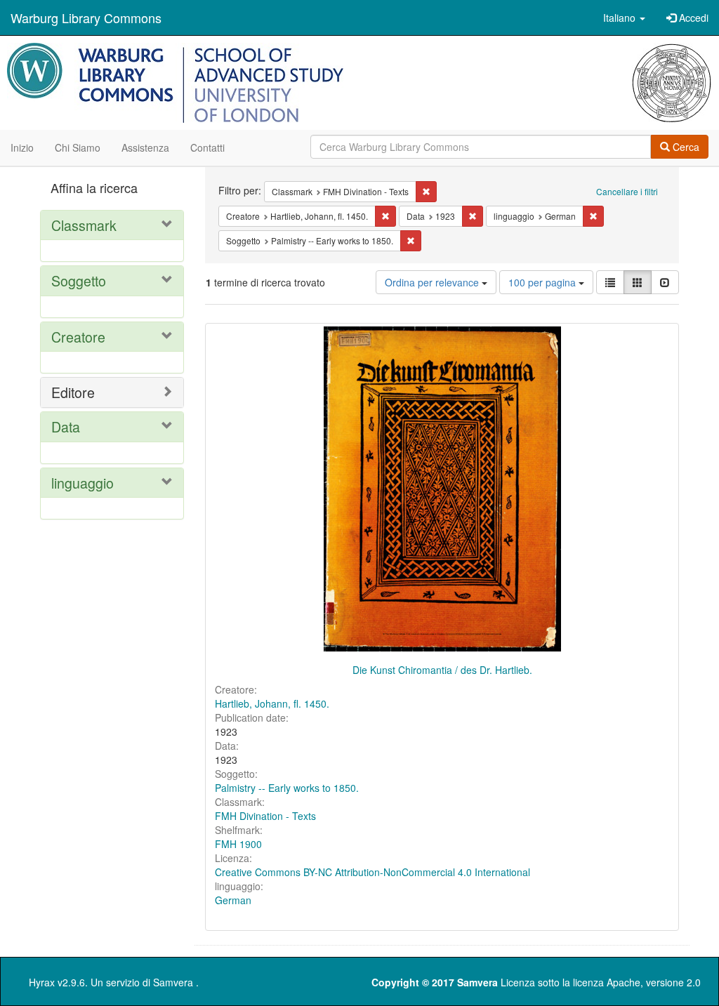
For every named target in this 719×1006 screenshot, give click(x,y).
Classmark (84, 225)
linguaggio (82, 482)
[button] (624, 17)
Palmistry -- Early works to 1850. (287, 788)
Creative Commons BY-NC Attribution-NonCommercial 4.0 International (372, 872)
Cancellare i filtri (627, 191)
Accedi (692, 18)
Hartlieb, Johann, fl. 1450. (272, 703)
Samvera (173, 982)
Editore (73, 392)
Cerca (684, 147)
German (233, 900)
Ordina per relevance (433, 282)
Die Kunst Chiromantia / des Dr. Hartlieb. (442, 670)
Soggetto (78, 280)
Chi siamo (77, 147)
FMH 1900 (238, 844)
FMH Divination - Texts (265, 816)
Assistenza (145, 147)
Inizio (22, 147)
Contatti (207, 147)
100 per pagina (543, 282)
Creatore (78, 336)
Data (65, 426)
